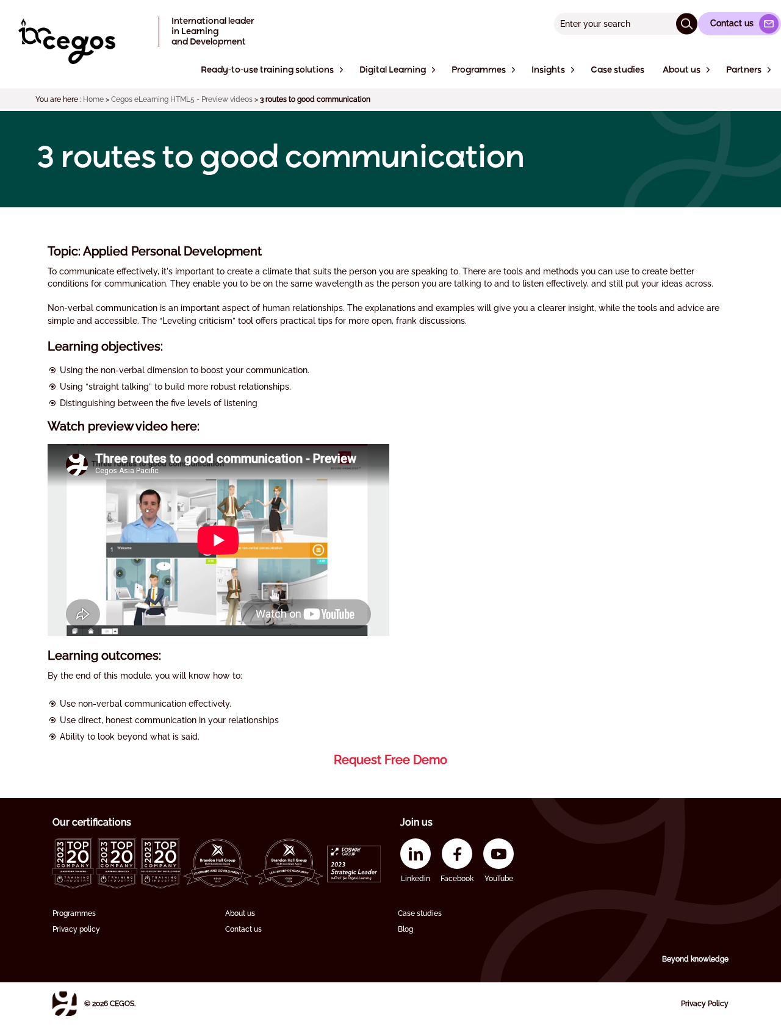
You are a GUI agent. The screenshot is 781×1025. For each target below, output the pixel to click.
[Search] (686, 23)
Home (93, 99)
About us (240, 913)
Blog (405, 929)
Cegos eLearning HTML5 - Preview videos (182, 99)
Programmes (74, 913)
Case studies (420, 913)
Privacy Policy (705, 1003)
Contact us (243, 929)
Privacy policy (76, 929)
